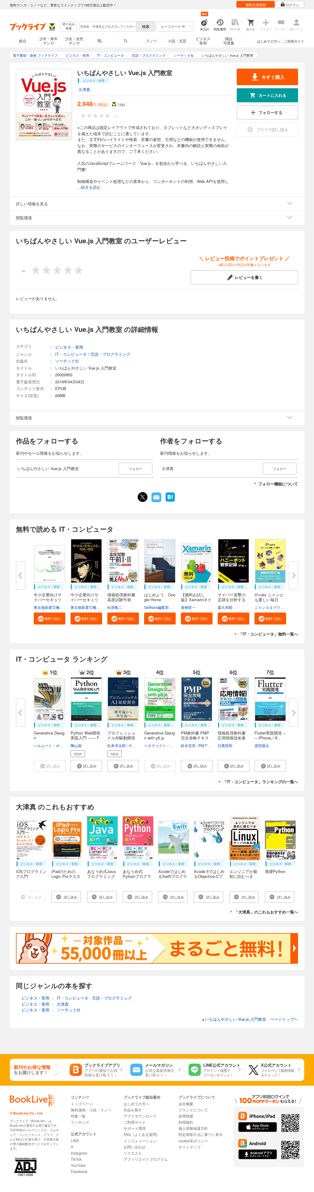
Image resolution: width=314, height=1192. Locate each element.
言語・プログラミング (110, 354)
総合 (22, 40)
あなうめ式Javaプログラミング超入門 (101, 876)
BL (100, 41)
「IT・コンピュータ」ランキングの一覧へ (260, 781)
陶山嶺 (76, 745)
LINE (75, 1140)
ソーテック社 (67, 361)
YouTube (78, 1165)
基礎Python (275, 871)
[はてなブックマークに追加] (170, 501)
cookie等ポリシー (193, 1140)
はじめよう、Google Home (159, 597)
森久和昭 (225, 607)
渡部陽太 (262, 745)
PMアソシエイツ (212, 745)
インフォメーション (140, 1140)
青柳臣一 (188, 607)
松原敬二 (114, 607)
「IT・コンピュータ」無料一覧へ (268, 634)
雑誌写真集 (228, 40)
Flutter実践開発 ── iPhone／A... (270, 735)
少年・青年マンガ (48, 40)
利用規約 (185, 1122)
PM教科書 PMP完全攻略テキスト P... (195, 738)
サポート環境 (135, 1128)
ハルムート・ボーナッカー (56, 745)
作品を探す (133, 1109)
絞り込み (69, 26)
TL (126, 40)
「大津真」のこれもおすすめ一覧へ (266, 912)
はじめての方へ (269, 41)
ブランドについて (193, 1109)
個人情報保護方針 (193, 1128)
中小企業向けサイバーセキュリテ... (48, 599)
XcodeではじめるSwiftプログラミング (172, 876)
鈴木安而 (188, 745)
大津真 (84, 89)
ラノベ (151, 40)
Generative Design (49, 735)
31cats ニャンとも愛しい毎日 (269, 597)
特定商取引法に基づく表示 (200, 1134)
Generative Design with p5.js (159, 735)
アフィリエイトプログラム (146, 1159)
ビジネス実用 (203, 40)
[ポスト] (142, 497)
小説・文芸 (177, 40)
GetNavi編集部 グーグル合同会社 (171, 607)
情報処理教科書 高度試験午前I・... (121, 599)
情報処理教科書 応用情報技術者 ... (232, 738)
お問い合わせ (135, 1146)
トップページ (82, 1103)
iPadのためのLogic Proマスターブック (66, 876)
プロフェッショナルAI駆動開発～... (121, 738)
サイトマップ (189, 1146)
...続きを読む (89, 187)
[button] (49, 618)
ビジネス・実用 (69, 347)
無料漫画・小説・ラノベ (91, 1109)
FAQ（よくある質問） (142, 1134)
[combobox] (108, 26)
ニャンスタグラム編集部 (275, 607)
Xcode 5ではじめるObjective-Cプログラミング (209, 876)
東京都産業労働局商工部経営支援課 (63, 607)
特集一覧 (78, 1115)
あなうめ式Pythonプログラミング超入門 (137, 876)
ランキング (80, 1122)
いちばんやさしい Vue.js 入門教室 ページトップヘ (249, 1019)
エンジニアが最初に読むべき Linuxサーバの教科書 (244, 878)
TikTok (76, 1159)
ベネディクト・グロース (164, 745)
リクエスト (133, 1153)
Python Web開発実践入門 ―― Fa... (85, 738)
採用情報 (185, 1115)
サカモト (135, 745)
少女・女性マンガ (74, 40)
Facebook (79, 1171)
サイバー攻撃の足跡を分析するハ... (232, 599)
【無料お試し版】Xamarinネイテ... (196, 599)
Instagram (79, 1153)
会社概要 (185, 1103)
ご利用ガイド (294, 41)
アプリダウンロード (140, 1115)
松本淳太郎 (116, 745)
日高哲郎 (225, 745)
